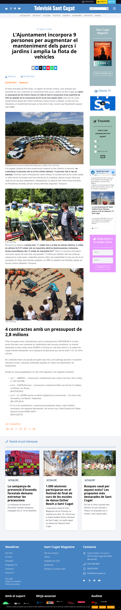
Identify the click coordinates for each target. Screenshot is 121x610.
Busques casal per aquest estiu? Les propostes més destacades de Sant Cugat (98, 493)
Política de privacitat (13, 582)
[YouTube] (19, 8)
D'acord (95, 607)
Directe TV (9, 573)
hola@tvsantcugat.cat (96, 573)
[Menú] (114, 8)
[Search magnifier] (107, 8)
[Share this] (36, 68)
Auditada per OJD (52, 561)
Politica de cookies (12, 584)
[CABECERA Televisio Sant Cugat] (55, 8)
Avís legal (9, 579)
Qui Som (9, 553)
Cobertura (9, 569)
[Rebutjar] (119, 607)
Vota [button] (103, 156)
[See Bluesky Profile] (113, 172)
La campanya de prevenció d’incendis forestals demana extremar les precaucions (22, 493)
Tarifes (47, 557)
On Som (8, 557)
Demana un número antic (55, 569)
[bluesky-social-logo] (6, 9)
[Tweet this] (40, 68)
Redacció (12, 77)
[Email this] (33, 68)
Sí (98, 141)
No (98, 146)
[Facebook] (15, 8)
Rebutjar (102, 607)
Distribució (48, 565)
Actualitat (13, 480)
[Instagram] (11, 8)
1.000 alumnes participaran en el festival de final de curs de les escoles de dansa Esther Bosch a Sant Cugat (59, 495)
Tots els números (51, 553)
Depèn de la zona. (102, 151)
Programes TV (11, 565)
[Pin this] (48, 68)
